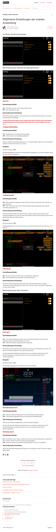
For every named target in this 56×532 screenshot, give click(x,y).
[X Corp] (5, 454)
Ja (24, 463)
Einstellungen (27, 8)
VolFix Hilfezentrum (7, 8)
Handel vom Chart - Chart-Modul (11, 482)
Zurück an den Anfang (8, 475)
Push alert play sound (9, 517)
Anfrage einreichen (33, 470)
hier (4, 124)
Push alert (7, 515)
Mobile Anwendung (17, 8)
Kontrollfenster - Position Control (11, 492)
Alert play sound (8, 518)
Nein (32, 463)
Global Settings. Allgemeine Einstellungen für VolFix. (16, 484)
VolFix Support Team (12, 27)
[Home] (6, 2)
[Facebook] (3, 454)
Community (42, 2)
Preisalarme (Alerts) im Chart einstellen (13, 490)
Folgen (50, 27)
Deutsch (36, 2)
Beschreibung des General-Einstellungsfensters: (15, 512)
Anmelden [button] (49, 2)
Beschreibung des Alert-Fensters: (12, 513)
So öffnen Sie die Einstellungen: (11, 509)
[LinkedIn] (7, 454)
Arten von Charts (7, 487)
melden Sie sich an (9, 504)
